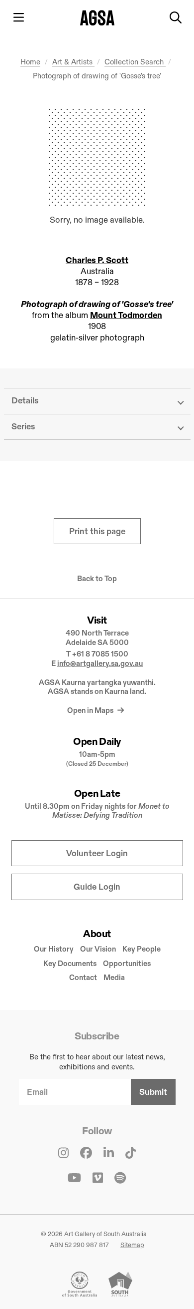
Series (23, 426)
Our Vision (98, 949)
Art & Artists (73, 61)
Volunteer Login (97, 853)
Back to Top (97, 578)
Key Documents (70, 963)
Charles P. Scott (97, 260)
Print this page (97, 531)
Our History (54, 949)
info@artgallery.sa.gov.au (100, 663)
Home (30, 61)
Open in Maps (91, 710)
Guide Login (97, 887)
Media (114, 977)
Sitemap (132, 1245)
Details (24, 400)
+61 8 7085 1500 (100, 653)
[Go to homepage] (97, 17)
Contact (83, 977)
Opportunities (127, 963)
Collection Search (135, 61)
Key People (141, 949)
